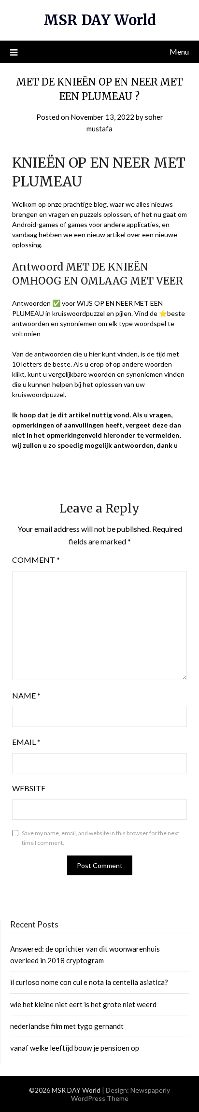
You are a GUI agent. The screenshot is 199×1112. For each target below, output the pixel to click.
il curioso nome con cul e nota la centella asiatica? (89, 982)
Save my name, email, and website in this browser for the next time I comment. (100, 837)
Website (28, 788)
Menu (179, 51)
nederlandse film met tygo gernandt (67, 1026)
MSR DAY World (99, 20)
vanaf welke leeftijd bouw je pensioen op (74, 1047)
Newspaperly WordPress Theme (121, 1094)
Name (26, 695)
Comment (36, 559)
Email (26, 741)
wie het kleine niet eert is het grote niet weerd (83, 1004)
